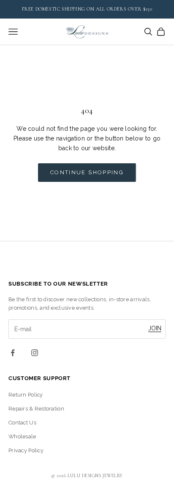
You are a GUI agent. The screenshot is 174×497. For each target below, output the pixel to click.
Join (154, 328)
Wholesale (22, 436)
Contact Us (22, 422)
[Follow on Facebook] (12, 352)
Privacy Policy (26, 450)
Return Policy (25, 395)
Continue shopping (87, 172)
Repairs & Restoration (36, 408)
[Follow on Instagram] (34, 352)
